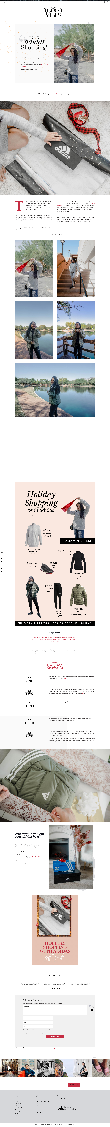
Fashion (17, 1101)
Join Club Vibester (40, 1107)
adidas (56, 94)
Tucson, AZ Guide (19, 1117)
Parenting (17, 1111)
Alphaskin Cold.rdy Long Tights (67, 637)
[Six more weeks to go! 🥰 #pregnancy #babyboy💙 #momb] (82, 1068)
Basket (106, 1)
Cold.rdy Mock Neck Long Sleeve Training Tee (46, 637)
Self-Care (17, 1113)
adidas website (30, 852)
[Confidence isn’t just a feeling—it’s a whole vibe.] (27, 1068)
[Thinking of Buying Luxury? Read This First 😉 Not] (46, 1068)
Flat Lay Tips (18, 1103)
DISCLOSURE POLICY (40, 1112)
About (37, 1103)
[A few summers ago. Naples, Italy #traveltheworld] (9, 1068)
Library (38, 1105)
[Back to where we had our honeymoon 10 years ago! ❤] (64, 1068)
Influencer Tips (18, 1107)
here (65, 678)
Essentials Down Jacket (53, 639)
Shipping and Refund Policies (43, 1101)
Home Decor (18, 1105)
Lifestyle (17, 1109)
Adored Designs (71, 1124)
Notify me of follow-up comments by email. (37, 1030)
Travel (16, 1115)
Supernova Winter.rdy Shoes (39, 639)
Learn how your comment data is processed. (48, 1048)
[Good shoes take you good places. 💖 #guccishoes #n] (101, 1068)
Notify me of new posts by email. (34, 1033)
